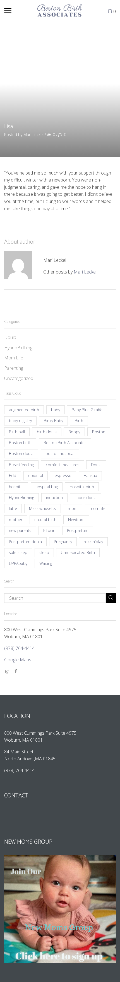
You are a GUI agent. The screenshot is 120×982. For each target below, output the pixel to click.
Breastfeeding (21, 464)
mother (15, 519)
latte (13, 508)
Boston (98, 431)
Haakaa (90, 475)
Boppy (74, 431)
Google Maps (17, 660)
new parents (20, 530)
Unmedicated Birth (78, 552)
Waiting (45, 563)
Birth (79, 420)
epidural (35, 475)
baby (55, 409)
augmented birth (24, 409)
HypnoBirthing (18, 348)
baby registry (20, 420)
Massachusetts (42, 508)
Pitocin (49, 530)
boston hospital (59, 453)
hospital (16, 486)
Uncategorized (18, 378)
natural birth (45, 519)
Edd (12, 475)
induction (54, 497)
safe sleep (18, 552)
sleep (44, 552)
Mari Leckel (85, 272)
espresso (63, 475)
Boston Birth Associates (65, 442)
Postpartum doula (25, 541)
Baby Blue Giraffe (87, 409)
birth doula (47, 431)
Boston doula (21, 453)
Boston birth (20, 442)
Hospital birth (81, 486)
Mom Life (13, 358)
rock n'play (93, 541)
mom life (97, 508)
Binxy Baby (53, 420)
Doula (10, 337)
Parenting (13, 368)
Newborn (76, 519)
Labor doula (86, 497)
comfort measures (62, 464)
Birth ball (17, 431)
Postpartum (77, 530)
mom (73, 508)
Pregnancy (63, 541)
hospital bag (46, 486)
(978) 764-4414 (20, 648)
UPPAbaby (18, 563)
